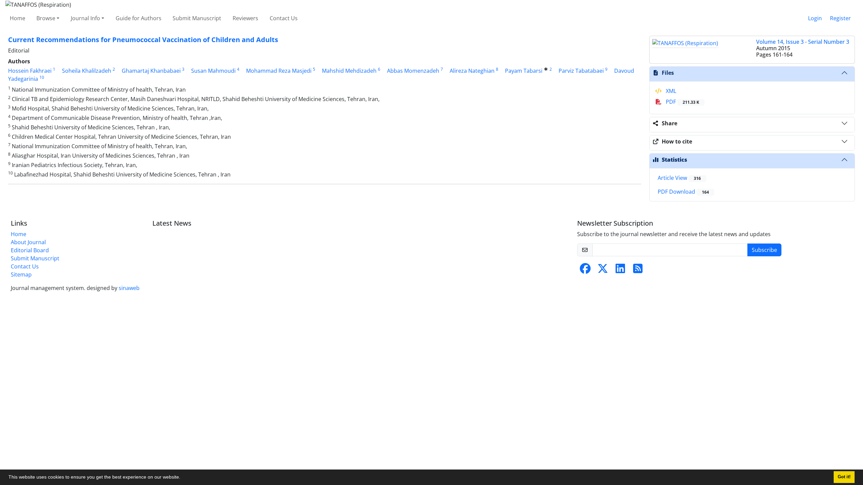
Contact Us (284, 18)
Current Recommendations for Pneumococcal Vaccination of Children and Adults (143, 39)
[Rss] (638, 270)
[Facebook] (585, 270)
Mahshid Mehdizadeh (349, 70)
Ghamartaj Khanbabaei (151, 70)
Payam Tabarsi (523, 70)
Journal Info (85, 18)
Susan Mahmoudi (213, 70)
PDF (681, 101)
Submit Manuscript (197, 18)
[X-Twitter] (603, 270)
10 (41, 77)
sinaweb (129, 288)
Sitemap (21, 274)
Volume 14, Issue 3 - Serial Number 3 (802, 41)
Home (17, 18)
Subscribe (764, 250)
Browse (45, 18)
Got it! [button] (844, 477)
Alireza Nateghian (472, 70)
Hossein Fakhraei (30, 70)
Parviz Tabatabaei (581, 70)
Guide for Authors (138, 18)
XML (670, 91)
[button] (183, 478)
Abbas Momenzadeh (413, 70)
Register (840, 18)
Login (815, 18)
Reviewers (245, 18)
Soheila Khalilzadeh (86, 70)
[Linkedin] (620, 270)
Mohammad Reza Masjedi (278, 70)
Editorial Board (30, 250)
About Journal (28, 242)
